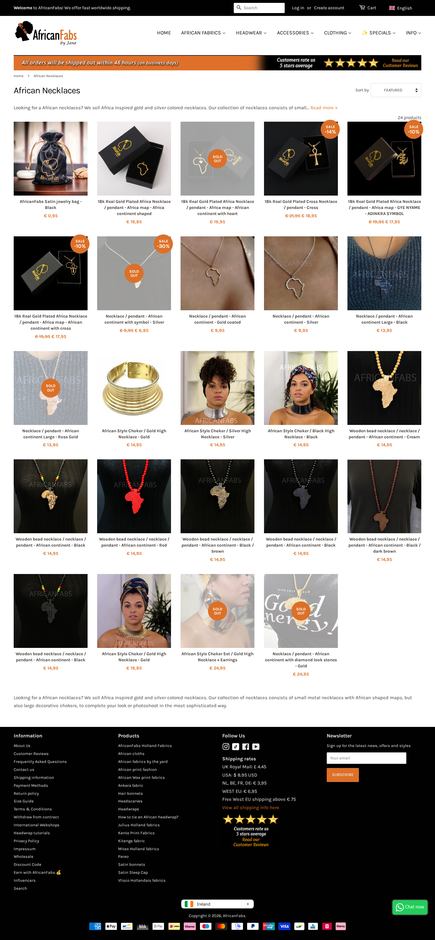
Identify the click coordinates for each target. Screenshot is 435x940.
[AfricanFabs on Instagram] (225, 748)
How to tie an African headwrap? (148, 816)
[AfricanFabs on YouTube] (256, 748)
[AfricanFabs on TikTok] (235, 748)
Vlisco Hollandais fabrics (142, 880)
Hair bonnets (130, 793)
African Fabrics (201, 33)
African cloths (131, 753)
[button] (403, 8)
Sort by (362, 90)
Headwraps (128, 809)
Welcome (23, 8)
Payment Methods (31, 785)
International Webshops (37, 824)
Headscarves (130, 801)
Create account (329, 8)
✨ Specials (377, 33)
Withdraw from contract (36, 816)
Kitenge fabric (131, 840)
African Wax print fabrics (141, 777)
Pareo (123, 856)
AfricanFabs (234, 915)
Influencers (25, 880)
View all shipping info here (250, 807)
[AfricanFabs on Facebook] (245, 748)
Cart (371, 8)
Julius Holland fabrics (139, 824)
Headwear (249, 33)
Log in (298, 8)
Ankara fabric (130, 785)
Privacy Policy (26, 840)
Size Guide (24, 801)
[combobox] (259, 8)
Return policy (26, 793)
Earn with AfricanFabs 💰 (37, 872)
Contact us (24, 769)
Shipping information (34, 777)
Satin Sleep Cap (133, 872)
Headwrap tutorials (32, 832)
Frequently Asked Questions (40, 761)
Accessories (293, 33)
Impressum (25, 848)
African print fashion (137, 769)
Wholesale (23, 856)
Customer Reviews (31, 753)
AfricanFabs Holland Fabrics (145, 745)
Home (164, 33)
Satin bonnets (131, 864)
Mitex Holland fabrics (138, 848)
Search (20, 888)
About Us (22, 745)
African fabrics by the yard (143, 761)
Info (412, 33)
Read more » (324, 108)
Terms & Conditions (33, 809)
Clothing (336, 33)
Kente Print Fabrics (136, 832)
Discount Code (27, 864)
